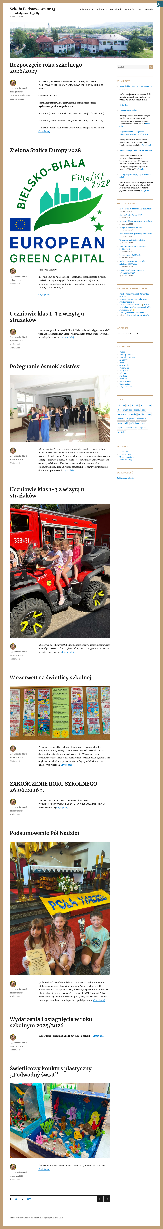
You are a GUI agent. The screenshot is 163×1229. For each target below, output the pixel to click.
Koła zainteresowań (127, 357)
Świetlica (123, 376)
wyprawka (143, 428)
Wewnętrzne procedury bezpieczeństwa (135, 150)
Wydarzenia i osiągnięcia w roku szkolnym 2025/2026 (51, 1022)
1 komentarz (15, 348)
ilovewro (122, 299)
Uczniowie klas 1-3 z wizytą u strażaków (47, 317)
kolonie (121, 419)
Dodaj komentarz (17, 99)
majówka (130, 419)
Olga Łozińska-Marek (18, 88)
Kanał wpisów (125, 454)
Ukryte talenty (125, 381)
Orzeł (121, 294)
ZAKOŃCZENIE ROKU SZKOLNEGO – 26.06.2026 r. (56, 787)
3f (145, 405)
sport (120, 428)
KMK (121, 313)
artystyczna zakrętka (131, 410)
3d (137, 405)
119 (30, 1198)
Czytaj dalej (44, 131)
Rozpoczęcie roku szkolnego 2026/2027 (46, 68)
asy (143, 410)
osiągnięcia (141, 419)
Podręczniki (124, 371)
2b (119, 405)
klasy (149, 414)
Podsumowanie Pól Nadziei (44, 833)
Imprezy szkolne (126, 355)
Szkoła (100, 9)
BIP (139, 9)
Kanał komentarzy (126, 457)
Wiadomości (25, 95)
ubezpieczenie (131, 428)
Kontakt (149, 9)
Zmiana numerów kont (128, 110)
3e (141, 405)
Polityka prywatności (125, 478)
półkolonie (134, 423)
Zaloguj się (123, 452)
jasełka (141, 414)
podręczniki (123, 423)
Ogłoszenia (14, 95)
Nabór (121, 363)
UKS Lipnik (115, 9)
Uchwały (123, 379)
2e (124, 405)
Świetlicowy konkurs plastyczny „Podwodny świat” (51, 1071)
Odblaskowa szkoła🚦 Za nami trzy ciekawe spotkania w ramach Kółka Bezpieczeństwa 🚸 (135, 307)
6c (119, 410)
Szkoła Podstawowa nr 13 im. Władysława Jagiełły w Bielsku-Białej (37, 1218)
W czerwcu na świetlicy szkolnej (50, 677)
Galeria (122, 352)
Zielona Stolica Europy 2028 (45, 150)
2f (128, 405)
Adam (121, 305)
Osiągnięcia (124, 368)
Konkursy (123, 360)
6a (150, 405)
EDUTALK (122, 414)
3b (132, 405)
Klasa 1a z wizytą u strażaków (137, 315)
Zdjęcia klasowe (125, 387)
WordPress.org (125, 460)
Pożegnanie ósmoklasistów (44, 366)
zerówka (121, 432)
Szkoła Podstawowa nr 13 (32, 9)
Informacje (85, 9)
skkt (143, 423)
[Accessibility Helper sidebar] (160, 4)
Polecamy (123, 373)
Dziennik (129, 9)
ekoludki (132, 414)
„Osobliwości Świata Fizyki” (136, 313)
